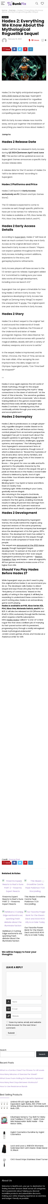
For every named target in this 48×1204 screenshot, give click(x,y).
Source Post (14, 859)
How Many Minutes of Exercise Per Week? (18, 1074)
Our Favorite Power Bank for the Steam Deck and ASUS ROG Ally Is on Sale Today (34, 931)
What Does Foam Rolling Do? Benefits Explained (21, 1078)
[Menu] (3, 3)
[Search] (37, 3)
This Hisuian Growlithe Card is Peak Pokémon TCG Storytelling (34, 900)
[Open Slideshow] (3, 377)
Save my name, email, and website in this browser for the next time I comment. (23, 1025)
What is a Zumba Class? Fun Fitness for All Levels (22, 1070)
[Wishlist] (42, 3)
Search (3, 1050)
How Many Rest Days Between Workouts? (19, 1082)
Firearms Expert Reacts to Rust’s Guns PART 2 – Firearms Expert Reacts (12, 900)
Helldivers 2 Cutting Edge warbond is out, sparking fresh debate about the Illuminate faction (12, 936)
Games (12, 10)
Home (4, 10)
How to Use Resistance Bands (13, 1086)
